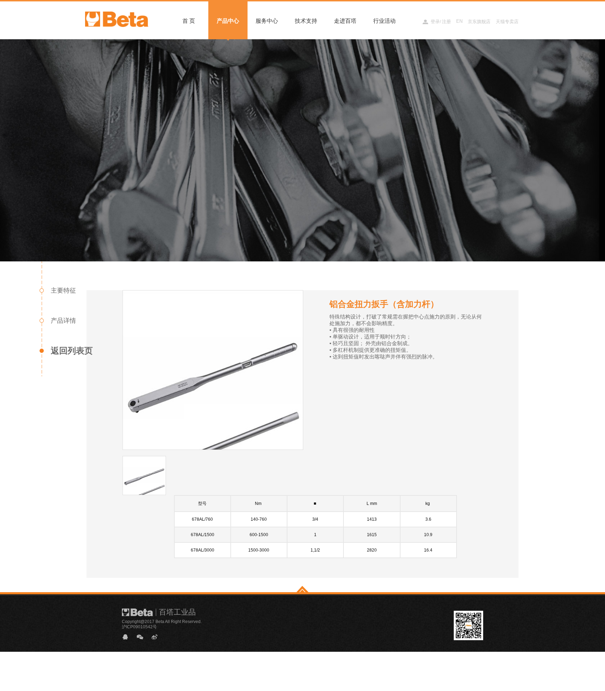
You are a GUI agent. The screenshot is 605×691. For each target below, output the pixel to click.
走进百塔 (345, 21)
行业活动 (384, 21)
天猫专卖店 (507, 21)
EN (459, 21)
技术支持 (306, 21)
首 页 (188, 21)
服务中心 (267, 21)
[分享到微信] (143, 636)
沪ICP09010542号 (139, 626)
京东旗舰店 (479, 21)
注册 (446, 21)
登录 (435, 21)
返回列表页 (72, 350)
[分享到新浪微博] (157, 636)
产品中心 (228, 21)
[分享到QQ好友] (128, 636)
